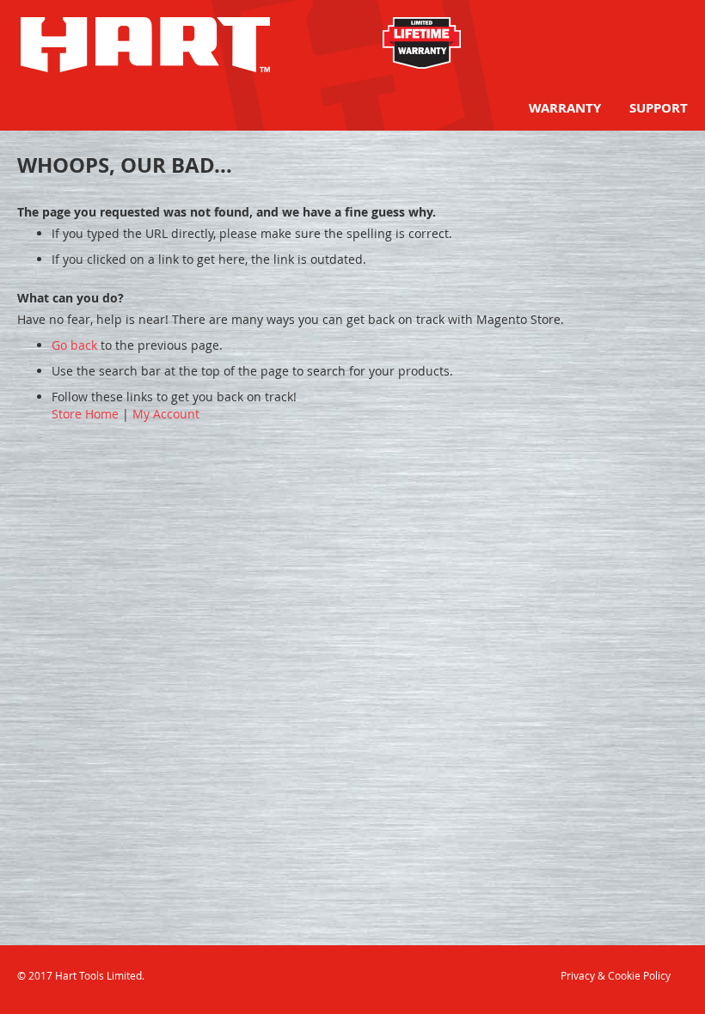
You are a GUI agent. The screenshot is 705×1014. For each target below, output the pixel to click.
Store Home (85, 414)
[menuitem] (564, 108)
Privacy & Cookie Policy (616, 975)
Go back (74, 345)
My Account (165, 414)
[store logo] (145, 44)
